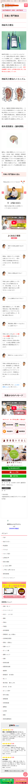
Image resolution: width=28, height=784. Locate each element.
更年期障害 (6, 630)
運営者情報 (6, 573)
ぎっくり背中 (7, 690)
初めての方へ (6, 541)
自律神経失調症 (7, 638)
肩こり (5, 678)
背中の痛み (6, 694)
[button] (3, 192)
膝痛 (4, 715)
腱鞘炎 (5, 706)
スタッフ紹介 (6, 553)
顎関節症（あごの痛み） (9, 634)
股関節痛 (5, 698)
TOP (4, 537)
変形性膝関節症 (7, 719)
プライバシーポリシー (9, 577)
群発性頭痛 (6, 662)
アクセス (5, 549)
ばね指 (5, 710)
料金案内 (5, 545)
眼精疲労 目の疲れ (8, 674)
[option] (14, 197)
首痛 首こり (6, 606)
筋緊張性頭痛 (6, 666)
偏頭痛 (5, 670)
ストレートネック (8, 610)
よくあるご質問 (7, 565)
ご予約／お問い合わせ (9, 569)
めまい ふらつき (8, 614)
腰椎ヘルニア (6, 654)
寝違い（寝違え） (8, 642)
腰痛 (4, 618)
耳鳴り (5, 622)
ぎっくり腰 (6, 650)
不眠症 (5, 626)
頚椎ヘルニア (6, 646)
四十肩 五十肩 (7, 686)
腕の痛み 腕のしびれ (9, 682)
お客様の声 (6, 557)
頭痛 (4, 658)
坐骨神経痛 (6, 702)
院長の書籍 (6, 561)
